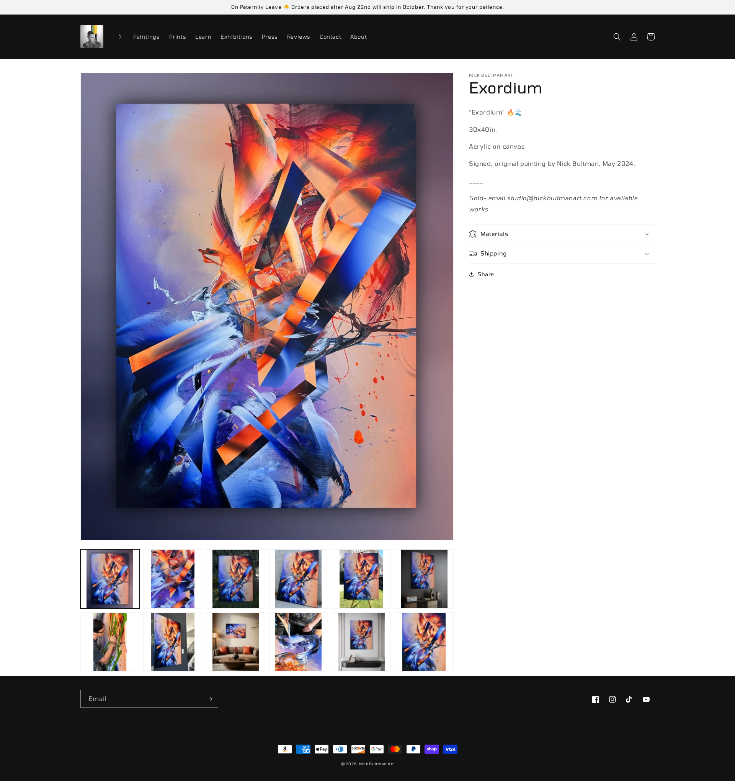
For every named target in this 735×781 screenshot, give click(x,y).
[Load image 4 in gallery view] (298, 578)
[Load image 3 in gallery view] (235, 578)
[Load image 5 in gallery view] (361, 578)
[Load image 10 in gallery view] (298, 641)
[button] (617, 36)
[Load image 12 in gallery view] (424, 641)
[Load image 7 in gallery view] (109, 641)
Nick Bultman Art (376, 763)
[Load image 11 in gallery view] (361, 641)
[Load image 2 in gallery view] (172, 578)
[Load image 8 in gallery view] (172, 641)
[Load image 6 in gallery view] (424, 578)
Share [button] (486, 274)
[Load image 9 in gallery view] (235, 641)
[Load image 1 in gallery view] (109, 578)
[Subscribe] (209, 699)
